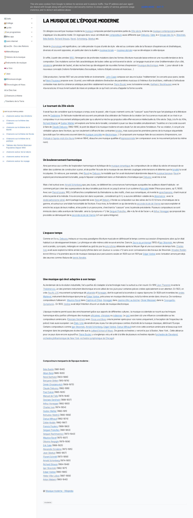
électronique (111, 134)
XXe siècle (136, 31)
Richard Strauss (62, 39)
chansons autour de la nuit (17, 156)
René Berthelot (50, 377)
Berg (97, 200)
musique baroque (164, 173)
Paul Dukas (48, 392)
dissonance (159, 196)
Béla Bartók (48, 39)
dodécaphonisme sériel (54, 200)
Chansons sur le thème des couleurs (17, 121)
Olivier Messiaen (148, 300)
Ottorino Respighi (51, 441)
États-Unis (79, 323)
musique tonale (107, 50)
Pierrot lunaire (58, 192)
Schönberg (82, 39)
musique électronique (148, 65)
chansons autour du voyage (18, 161)
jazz (128, 315)
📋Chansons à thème (13, 96)
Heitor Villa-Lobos (51, 476)
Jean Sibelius (49, 453)
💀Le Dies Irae (10, 90)
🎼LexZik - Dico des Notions (16, 46)
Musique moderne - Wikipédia (59, 491)
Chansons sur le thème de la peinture (18, 140)
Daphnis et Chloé (94, 300)
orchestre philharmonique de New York (61, 338)
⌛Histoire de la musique (14, 57)
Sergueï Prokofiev (118, 211)
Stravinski (180, 35)
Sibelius (91, 39)
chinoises (105, 315)
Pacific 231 (53, 292)
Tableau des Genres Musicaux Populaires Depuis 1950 (19, 146)
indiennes (117, 315)
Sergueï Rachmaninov (53, 434)
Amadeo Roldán (178, 250)
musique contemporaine (164, 31)
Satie (152, 35)
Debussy (145, 35)
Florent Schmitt (50, 456)
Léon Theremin (164, 285)
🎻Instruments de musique (15, 63)
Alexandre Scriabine (52, 449)
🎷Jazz (7, 74)
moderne (47, 502)
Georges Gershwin (76, 319)
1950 (72, 58)
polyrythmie (110, 246)
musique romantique (120, 166)
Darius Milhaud (124, 327)
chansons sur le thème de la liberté (18, 128)
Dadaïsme (55, 115)
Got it (160, 7)
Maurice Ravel (73, 300)
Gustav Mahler (67, 123)
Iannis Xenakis (79, 257)
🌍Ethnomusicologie (12, 79)
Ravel (73, 39)
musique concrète (93, 134)
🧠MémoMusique (11, 51)
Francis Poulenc (50, 426)
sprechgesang (165, 192)
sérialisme (47, 65)
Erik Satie (47, 445)
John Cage (111, 77)
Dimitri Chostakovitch (52, 384)
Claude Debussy (60, 127)
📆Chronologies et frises (14, 85)
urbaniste (91, 292)
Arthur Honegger (161, 211)
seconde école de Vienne (149, 203)
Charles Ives (49, 407)
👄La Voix (8, 68)
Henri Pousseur (53, 80)
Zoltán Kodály (49, 422)
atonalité (144, 188)
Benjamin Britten (50, 380)
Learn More (147, 7)
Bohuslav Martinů (51, 415)
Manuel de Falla (50, 396)
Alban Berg (48, 373)
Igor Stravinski (165, 242)
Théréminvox (49, 289)
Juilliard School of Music (102, 330)
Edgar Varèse (149, 254)
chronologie (56, 46)
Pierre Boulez (120, 84)
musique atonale (124, 50)
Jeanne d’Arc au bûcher (129, 300)
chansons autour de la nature (18, 152)
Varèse (67, 304)
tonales (118, 130)
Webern (105, 200)
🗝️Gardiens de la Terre (14, 101)
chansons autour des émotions (19, 116)
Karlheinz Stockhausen (161, 84)
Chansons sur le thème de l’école (20, 134)
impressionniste (128, 138)
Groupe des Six (167, 35)
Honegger (101, 292)
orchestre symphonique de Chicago (96, 338)
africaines (95, 315)
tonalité (175, 169)
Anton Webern (49, 479)
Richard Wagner (50, 123)
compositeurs (115, 35)
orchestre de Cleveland (167, 334)
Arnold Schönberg (73, 184)
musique (89, 31)
